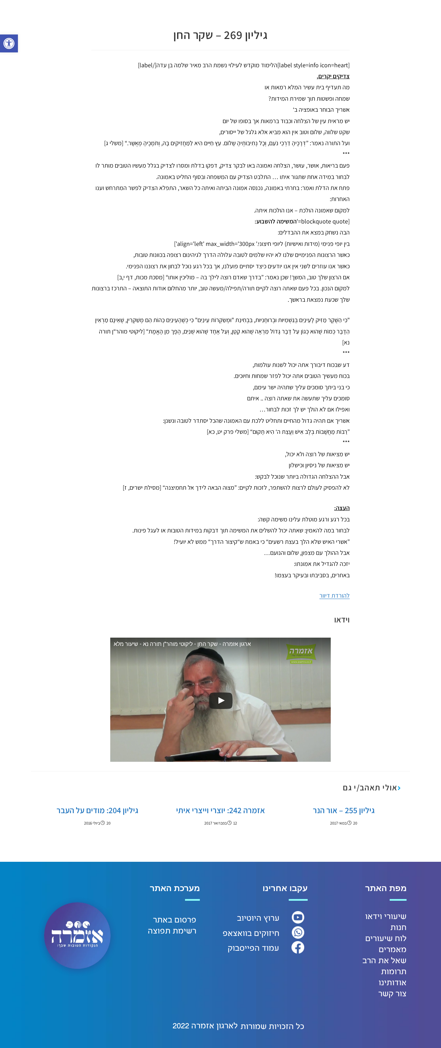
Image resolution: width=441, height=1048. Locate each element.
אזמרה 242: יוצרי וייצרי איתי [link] (220, 810)
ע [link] (277, 918)
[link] (9, 43)
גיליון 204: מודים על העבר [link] (97, 810)
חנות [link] (398, 927)
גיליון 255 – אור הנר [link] (344, 810)
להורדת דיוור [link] (334, 595)
